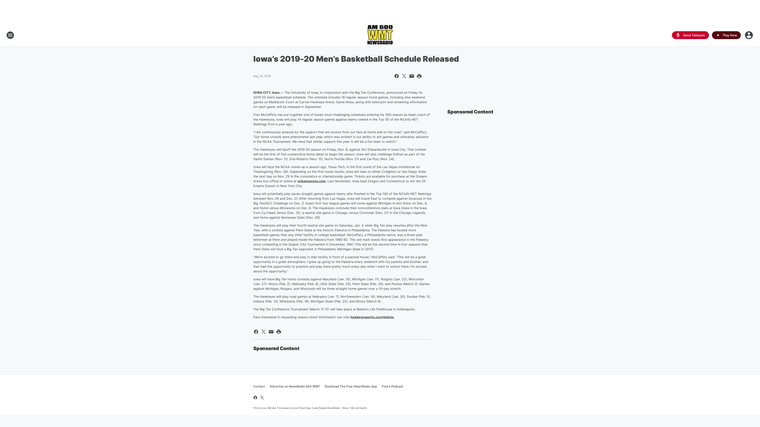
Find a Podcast (392, 386)
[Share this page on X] (404, 76)
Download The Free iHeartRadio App (351, 386)
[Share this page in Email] (411, 76)
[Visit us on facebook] (255, 397)
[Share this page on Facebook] (396, 76)
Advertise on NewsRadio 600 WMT (295, 386)
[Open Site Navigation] (10, 35)
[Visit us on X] (262, 397)
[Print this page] (419, 76)
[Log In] (749, 35)
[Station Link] (380, 35)
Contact (259, 386)
